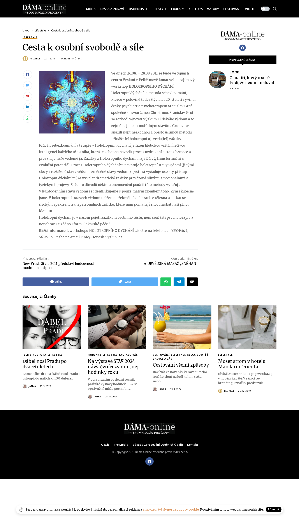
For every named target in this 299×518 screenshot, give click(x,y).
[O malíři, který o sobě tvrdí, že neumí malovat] (217, 79)
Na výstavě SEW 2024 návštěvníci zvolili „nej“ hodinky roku (114, 367)
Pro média (121, 445)
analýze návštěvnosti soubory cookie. (171, 509)
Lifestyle (40, 30)
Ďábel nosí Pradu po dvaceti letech (45, 364)
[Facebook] (242, 48)
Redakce (35, 58)
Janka (32, 386)
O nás (105, 445)
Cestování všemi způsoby (181, 365)
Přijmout (273, 509)
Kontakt (192, 445)
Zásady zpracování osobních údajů (158, 445)
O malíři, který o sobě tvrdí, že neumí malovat (252, 80)
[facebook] (149, 461)
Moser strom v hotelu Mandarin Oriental (242, 364)
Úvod (26, 30)
